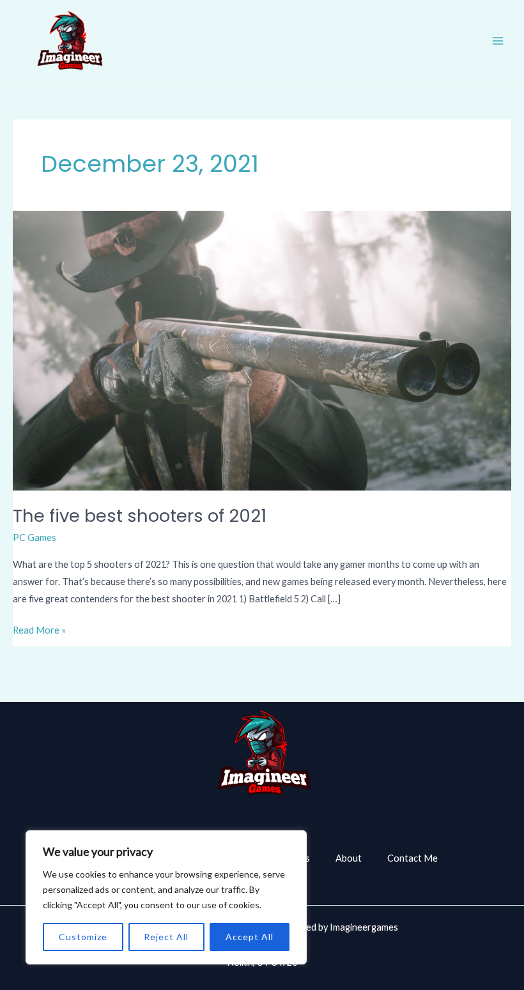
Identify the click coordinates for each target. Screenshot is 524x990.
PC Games (34, 537)
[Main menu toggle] (497, 40)
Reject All (166, 936)
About (348, 858)
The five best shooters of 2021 (139, 515)
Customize (83, 936)
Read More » (39, 628)
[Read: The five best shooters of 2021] (262, 349)
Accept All (250, 936)
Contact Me (412, 858)
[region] (166, 897)
